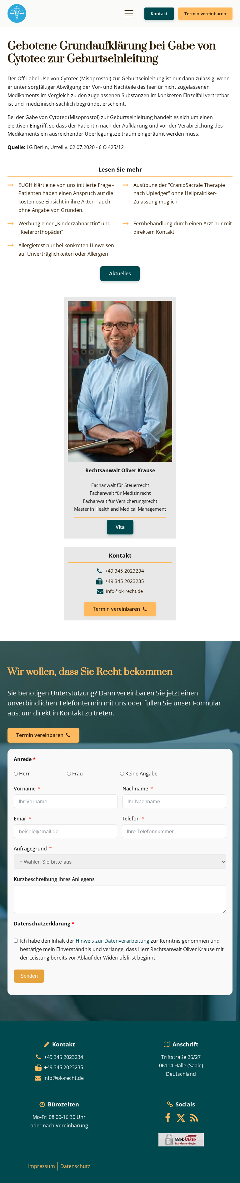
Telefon (131, 818)
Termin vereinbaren (205, 14)
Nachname (135, 788)
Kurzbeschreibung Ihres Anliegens (54, 879)
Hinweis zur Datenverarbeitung (112, 940)
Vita (120, 527)
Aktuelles (120, 273)
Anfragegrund (30, 848)
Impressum (41, 1166)
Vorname (25, 788)
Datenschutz (75, 1166)
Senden (29, 976)
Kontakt (159, 14)
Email (20, 818)
